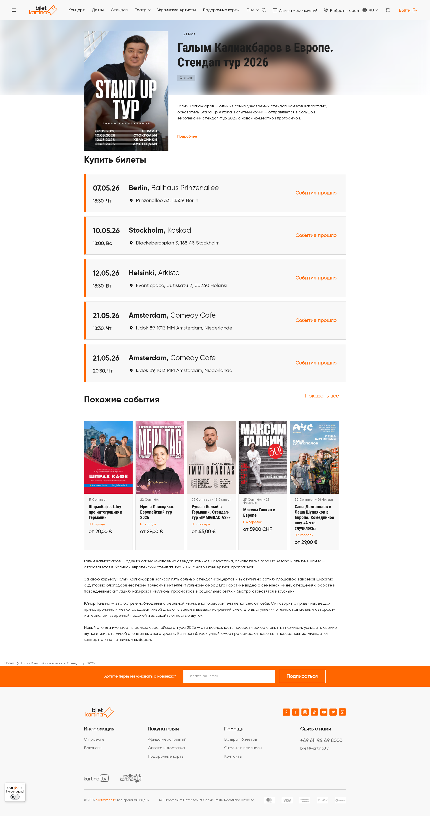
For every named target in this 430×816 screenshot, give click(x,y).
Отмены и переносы (243, 748)
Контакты (233, 756)
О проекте (94, 739)
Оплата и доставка (166, 748)
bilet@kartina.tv (314, 748)
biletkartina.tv (106, 800)
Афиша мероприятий (167, 739)
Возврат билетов (240, 739)
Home (9, 663)
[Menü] (22, 785)
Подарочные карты (166, 756)
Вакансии (92, 748)
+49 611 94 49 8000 (321, 740)
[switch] (15, 796)
